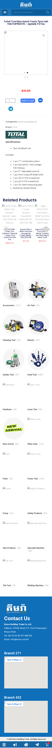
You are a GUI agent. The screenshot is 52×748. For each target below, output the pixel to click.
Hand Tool (22, 122)
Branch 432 (12, 697)
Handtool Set (32, 122)
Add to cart (28, 100)
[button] (4, 12)
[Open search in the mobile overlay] (31, 12)
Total (14, 127)
